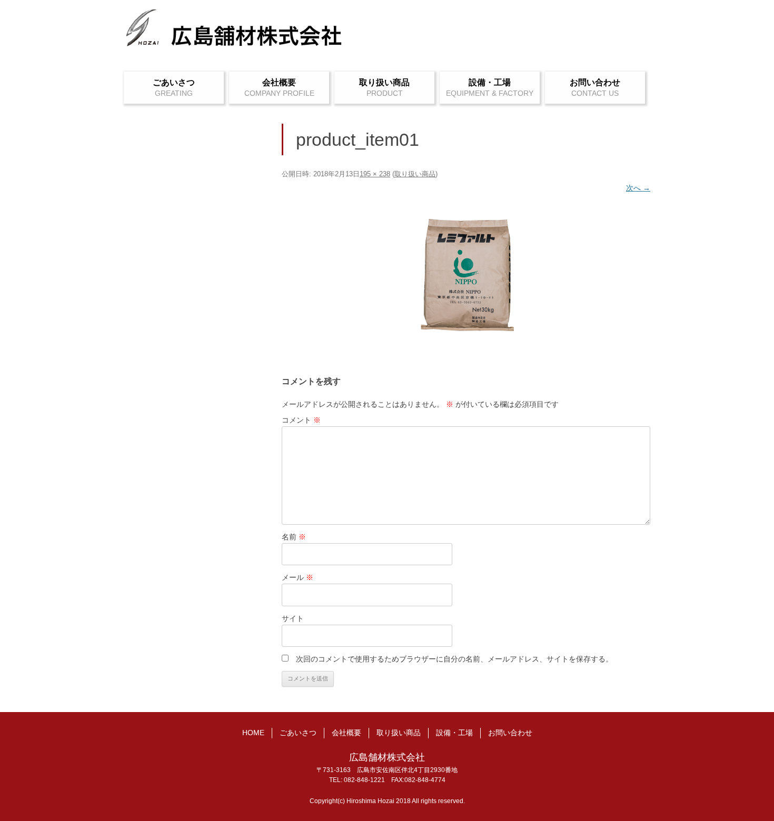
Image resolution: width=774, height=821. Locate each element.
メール (297, 577)
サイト (293, 618)
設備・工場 (490, 82)
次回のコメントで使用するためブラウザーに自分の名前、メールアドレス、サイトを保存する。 (454, 659)
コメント (301, 420)
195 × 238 (375, 174)
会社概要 (279, 82)
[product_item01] (466, 274)
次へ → (638, 188)
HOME (253, 732)
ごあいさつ (174, 82)
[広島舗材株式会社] (234, 33)
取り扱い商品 (384, 82)
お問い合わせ (595, 82)
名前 (294, 537)
